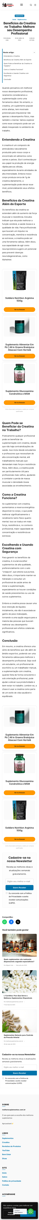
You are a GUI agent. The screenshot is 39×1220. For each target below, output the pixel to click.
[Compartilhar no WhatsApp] (4, 922)
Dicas (4, 1158)
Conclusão (7, 79)
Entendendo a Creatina (12, 56)
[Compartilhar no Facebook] (11, 922)
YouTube (6, 1150)
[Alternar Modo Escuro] (35, 5)
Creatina (5, 1142)
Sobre (4, 1177)
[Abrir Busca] (30, 5)
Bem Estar (6, 1154)
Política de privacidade (11, 1181)
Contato (5, 1185)
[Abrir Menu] (21, 5)
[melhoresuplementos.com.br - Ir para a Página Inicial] (8, 5)
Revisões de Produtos (11, 1146)
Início (14, 19)
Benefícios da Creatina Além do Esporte (17, 60)
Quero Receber (19, 888)
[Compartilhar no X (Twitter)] (18, 922)
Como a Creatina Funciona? (13, 69)
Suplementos (19, 15)
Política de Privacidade (11, 1213)
